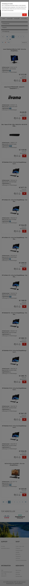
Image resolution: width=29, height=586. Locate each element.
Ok (24, 14)
